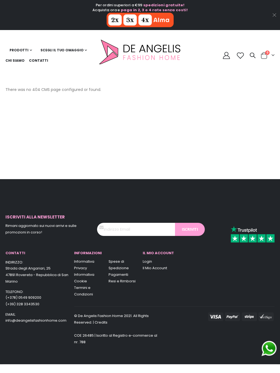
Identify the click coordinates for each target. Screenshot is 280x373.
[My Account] (226, 55)
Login (147, 261)
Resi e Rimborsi (122, 281)
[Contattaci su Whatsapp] (269, 348)
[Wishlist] (240, 55)
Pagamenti (118, 274)
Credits (101, 322)
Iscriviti (190, 229)
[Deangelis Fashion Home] (140, 55)
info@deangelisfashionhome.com (35, 320)
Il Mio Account (155, 268)
